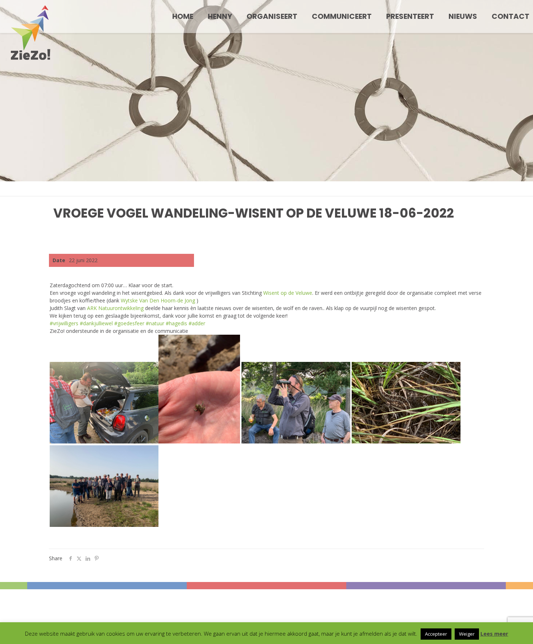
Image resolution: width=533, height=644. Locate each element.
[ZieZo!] (30, 32)
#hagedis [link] (176, 323)
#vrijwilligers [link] (64, 323)
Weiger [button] (467, 634)
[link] (287, 292)
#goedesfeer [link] (129, 323)
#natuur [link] (155, 323)
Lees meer (494, 633)
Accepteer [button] (436, 634)
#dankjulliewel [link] (96, 323)
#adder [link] (197, 323)
